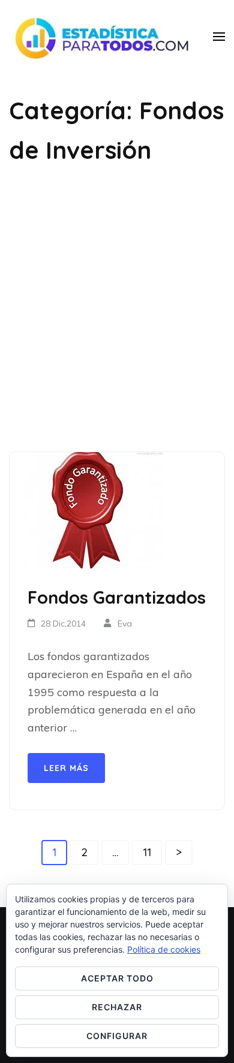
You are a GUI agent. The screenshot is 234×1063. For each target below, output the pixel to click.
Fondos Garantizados (117, 597)
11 (152, 851)
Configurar (117, 1036)
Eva (125, 623)
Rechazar (117, 1007)
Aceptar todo (117, 978)
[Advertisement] (117, 310)
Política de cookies (163, 949)
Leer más (66, 768)
